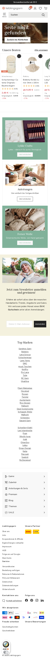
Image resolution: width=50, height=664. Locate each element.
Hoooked (25, 391)
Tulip (25, 375)
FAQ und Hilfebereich (11, 578)
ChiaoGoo (25, 442)
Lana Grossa (25, 354)
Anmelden (40, 324)
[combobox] (28, 15)
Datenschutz (7, 582)
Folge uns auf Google (11, 554)
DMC (25, 363)
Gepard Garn (25, 420)
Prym (25, 433)
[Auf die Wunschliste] (19, 56)
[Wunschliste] (40, 8)
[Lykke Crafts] (25, 131)
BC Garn (25, 378)
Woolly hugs (25, 436)
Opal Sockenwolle (25, 409)
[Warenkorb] (45, 8)
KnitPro (25, 369)
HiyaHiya (25, 381)
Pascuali (25, 454)
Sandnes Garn (25, 348)
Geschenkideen (8, 631)
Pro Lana (25, 372)
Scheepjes (25, 417)
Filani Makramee (25, 388)
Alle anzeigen (41, 50)
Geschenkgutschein (10, 627)
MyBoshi (25, 414)
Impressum (6, 546)
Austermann (25, 400)
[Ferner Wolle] (25, 220)
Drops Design (25, 448)
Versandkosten (8, 566)
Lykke (25, 445)
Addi (25, 439)
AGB (4, 550)
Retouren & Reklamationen (13, 574)
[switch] (5, 652)
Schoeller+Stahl (25, 427)
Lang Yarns (25, 360)
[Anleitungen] (25, 175)
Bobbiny (25, 351)
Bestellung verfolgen (11, 570)
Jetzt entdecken (25, 154)
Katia (25, 451)
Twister (25, 397)
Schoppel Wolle (25, 412)
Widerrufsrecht (8, 589)
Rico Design (25, 403)
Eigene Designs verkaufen (12, 543)
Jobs (4, 535)
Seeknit (25, 457)
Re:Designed (25, 460)
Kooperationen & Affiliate (12, 539)
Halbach (25, 406)
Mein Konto (7, 558)
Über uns (6, 531)
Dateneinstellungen (10, 585)
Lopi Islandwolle (25, 430)
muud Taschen (24, 366)
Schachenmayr (24, 357)
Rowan (25, 394)
